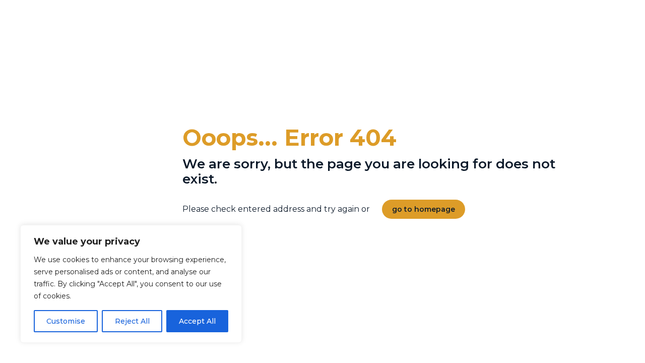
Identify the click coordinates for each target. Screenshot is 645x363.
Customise (65, 321)
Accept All (197, 321)
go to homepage (423, 209)
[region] (131, 284)
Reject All (132, 321)
